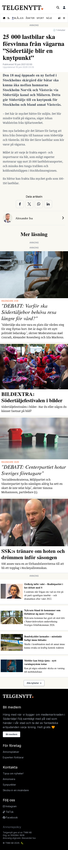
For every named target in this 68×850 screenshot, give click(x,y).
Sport (40, 18)
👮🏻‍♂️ (18, 18)
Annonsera (9, 779)
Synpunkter (9, 784)
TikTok (9, 811)
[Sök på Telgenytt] (58, 7)
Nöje (49, 18)
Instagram (11, 806)
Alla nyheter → (34, 683)
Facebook (11, 817)
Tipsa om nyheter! (13, 773)
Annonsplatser (11, 751)
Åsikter (30, 18)
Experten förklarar (13, 757)
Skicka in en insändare (16, 790)
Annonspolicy (12, 827)
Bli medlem (11, 734)
